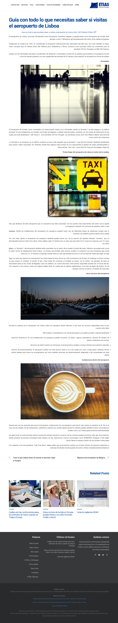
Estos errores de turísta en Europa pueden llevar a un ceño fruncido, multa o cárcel (58, 514)
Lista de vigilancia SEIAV (88, 512)
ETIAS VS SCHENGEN (53, 5)
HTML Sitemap (32, 577)
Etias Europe (34, 543)
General (11, 509)
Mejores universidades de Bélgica (91, 458)
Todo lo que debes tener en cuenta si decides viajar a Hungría (34, 459)
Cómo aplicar (34, 564)
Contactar (35, 573)
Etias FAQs (35, 568)
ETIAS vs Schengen (32, 560)
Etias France (34, 548)
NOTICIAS (24, 5)
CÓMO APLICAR (67, 5)
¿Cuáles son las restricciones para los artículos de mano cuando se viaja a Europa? (24, 514)
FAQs (31, 5)
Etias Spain (35, 552)
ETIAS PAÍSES (40, 5)
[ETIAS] (99, 7)
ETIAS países (34, 556)
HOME (77, 5)
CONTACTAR (15, 5)
